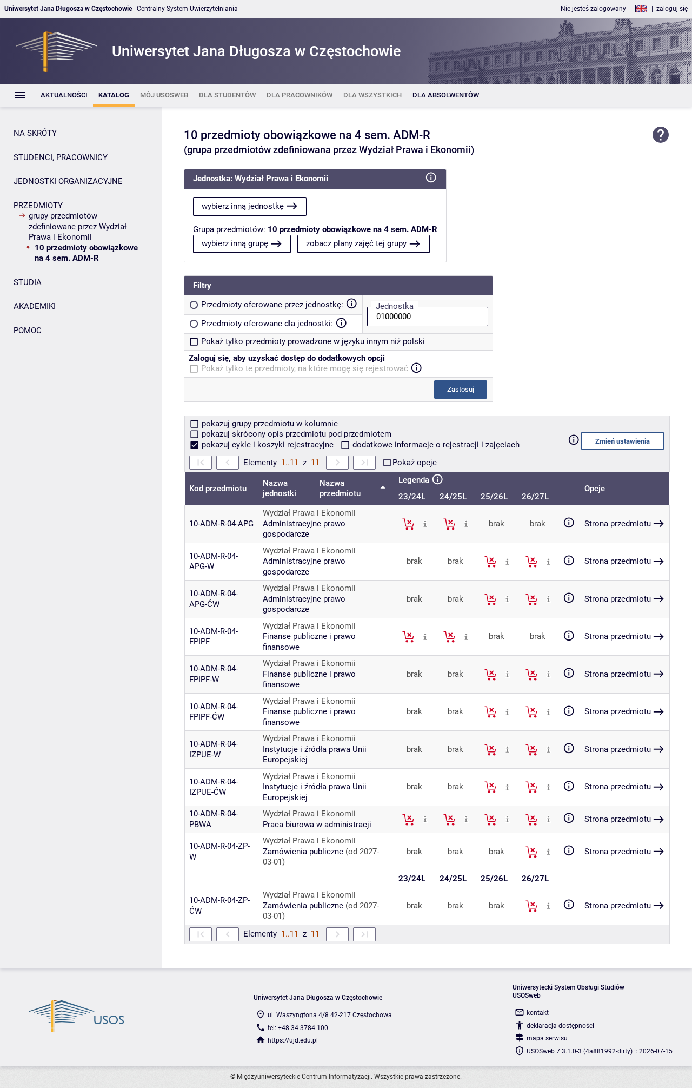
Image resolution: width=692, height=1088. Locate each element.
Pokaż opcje (414, 462)
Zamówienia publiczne (303, 851)
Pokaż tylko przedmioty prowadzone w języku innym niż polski (313, 341)
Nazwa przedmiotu (341, 488)
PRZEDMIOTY (38, 205)
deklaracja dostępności (560, 1026)
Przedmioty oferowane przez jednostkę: (272, 304)
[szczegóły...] (425, 524)
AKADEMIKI (35, 306)
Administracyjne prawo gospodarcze (304, 529)
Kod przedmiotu (218, 488)
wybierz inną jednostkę (243, 206)
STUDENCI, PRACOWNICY (61, 157)
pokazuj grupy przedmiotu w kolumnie (268, 423)
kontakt (538, 1013)
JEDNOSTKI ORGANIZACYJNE (68, 181)
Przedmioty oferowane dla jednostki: (267, 323)
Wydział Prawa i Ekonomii (281, 178)
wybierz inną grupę (235, 243)
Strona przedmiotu (617, 524)
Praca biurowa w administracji (317, 824)
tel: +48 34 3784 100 (298, 1028)
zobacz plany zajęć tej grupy (356, 243)
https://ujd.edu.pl (293, 1040)
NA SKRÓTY (35, 133)
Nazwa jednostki (279, 488)
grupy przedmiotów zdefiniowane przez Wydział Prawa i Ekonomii (78, 226)
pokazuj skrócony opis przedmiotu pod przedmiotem (295, 434)
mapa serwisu (547, 1038)
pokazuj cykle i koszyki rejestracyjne (267, 445)
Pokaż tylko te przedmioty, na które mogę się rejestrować (304, 368)
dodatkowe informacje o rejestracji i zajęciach (435, 445)
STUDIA (28, 282)
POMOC (28, 330)
